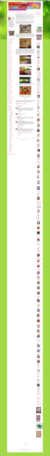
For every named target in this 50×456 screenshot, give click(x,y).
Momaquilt (9, 67)
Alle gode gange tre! (11, 135)
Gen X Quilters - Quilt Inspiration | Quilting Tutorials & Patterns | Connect (39, 207)
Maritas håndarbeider (38, 291)
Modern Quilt (9, 66)
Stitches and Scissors (38, 365)
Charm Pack (9, 43)
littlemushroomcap (39, 74)
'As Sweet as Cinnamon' (38, 170)
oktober (10, 113)
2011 (9, 110)
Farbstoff (38, 209)
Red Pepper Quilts (39, 143)
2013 (9, 108)
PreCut (9, 73)
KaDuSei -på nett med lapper (39, 221)
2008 (9, 150)
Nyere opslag (17, 137)
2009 (9, 149)
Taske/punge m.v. (10, 87)
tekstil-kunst (38, 334)
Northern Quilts (39, 94)
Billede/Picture (9, 41)
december (11, 111)
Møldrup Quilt (38, 196)
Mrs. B (9, 69)
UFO (8, 95)
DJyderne (38, 253)
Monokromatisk (10, 68)
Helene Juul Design (39, 118)
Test (8, 89)
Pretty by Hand (38, 201)
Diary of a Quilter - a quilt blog (39, 62)
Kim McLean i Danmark (38, 354)
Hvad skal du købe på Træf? (11, 117)
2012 (9, 109)
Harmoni (9, 54)
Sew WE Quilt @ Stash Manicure (39, 180)
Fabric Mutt (38, 113)
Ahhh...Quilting (39, 78)
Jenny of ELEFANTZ (38, 50)
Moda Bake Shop (39, 397)
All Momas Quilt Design (10, 39)
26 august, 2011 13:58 (19, 119)
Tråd (8, 92)
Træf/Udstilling (9, 93)
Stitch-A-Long (38, 191)
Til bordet (9, 90)
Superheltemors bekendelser (39, 388)
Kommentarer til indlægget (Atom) (26, 139)
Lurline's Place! (39, 359)
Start (25, 137)
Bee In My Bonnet (39, 55)
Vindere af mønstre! (11, 119)
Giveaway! (11, 125)
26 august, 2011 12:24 (19, 111)
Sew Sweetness (39, 60)
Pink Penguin (38, 138)
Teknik (9, 88)
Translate (39, 14)
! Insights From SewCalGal (39, 319)
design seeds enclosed (38, 111)
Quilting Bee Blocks (39, 404)
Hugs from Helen (39, 101)
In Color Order (38, 67)
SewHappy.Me (38, 76)
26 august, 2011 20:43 (19, 126)
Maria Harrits (12, 17)
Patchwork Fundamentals (38, 186)
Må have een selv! (11, 136)
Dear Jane (9, 45)
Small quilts (38, 324)
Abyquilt (38, 148)
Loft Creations (38, 398)
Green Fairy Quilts (39, 72)
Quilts (9, 75)
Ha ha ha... (11, 133)
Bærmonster (38, 401)
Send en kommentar (19, 134)
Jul (8, 55)
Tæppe (9, 94)
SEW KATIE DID (39, 99)
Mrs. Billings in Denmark (39, 298)
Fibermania (38, 339)
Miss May (9, 65)
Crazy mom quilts (39, 175)
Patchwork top (9, 72)
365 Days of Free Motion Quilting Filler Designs (39, 92)
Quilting (9, 74)
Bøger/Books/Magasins (10, 42)
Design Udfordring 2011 (11, 132)
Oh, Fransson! (38, 296)
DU (8, 44)
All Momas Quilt (18, 4)
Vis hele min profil (10, 27)
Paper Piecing (9, 71)
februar (10, 146)
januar (10, 147)
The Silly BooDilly (39, 133)
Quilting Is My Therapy (38, 89)
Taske (9, 86)
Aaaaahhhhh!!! (11, 126)
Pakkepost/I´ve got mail (10, 70)
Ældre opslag (33, 137)
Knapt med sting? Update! (11, 129)
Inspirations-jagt (11, 120)
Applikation (9, 40)
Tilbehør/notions (10, 91)
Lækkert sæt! (11, 124)
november (11, 112)
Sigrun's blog (38, 329)
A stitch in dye (38, 394)
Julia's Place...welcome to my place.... (39, 215)
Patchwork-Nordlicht (29, 23)
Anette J (18, 116)
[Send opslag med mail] (24, 103)
